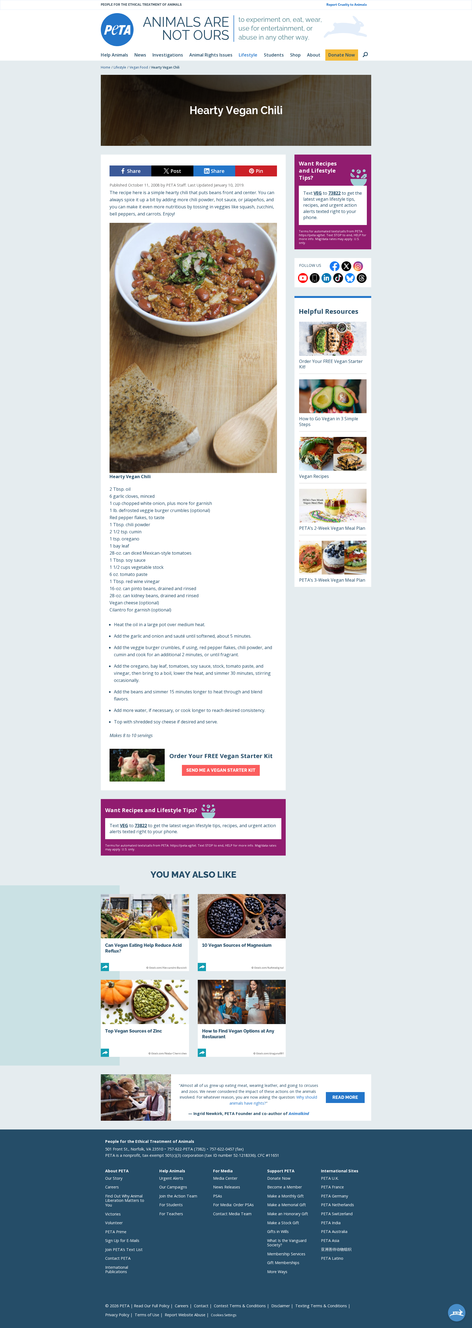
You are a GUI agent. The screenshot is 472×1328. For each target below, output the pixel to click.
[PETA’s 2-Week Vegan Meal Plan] (333, 512)
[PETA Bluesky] (350, 278)
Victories (113, 1214)
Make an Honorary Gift (287, 1213)
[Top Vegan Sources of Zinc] (145, 1018)
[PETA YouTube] (303, 278)
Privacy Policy (117, 1314)
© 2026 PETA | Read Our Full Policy (137, 1305)
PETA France (332, 1187)
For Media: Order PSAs (233, 1204)
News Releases (226, 1187)
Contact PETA (118, 1258)
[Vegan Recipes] (333, 460)
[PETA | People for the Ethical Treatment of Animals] (117, 29)
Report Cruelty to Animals (346, 5)
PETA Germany (334, 1196)
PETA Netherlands (337, 1204)
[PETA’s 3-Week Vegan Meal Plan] (333, 564)
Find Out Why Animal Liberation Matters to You (124, 1200)
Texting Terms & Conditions (321, 1305)
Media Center (225, 1178)
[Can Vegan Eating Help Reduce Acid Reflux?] (145, 932)
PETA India (331, 1222)
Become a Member (284, 1187)
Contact (201, 1305)
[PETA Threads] (362, 278)
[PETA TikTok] (338, 278)
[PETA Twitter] (346, 266)
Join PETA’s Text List (124, 1249)
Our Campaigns (173, 1187)
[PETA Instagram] (358, 266)
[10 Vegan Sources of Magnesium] (242, 932)
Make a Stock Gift (283, 1222)
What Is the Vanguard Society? (286, 1243)
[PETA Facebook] (335, 266)
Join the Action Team (178, 1196)
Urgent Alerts (171, 1178)
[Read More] (236, 1097)
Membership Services (286, 1253)
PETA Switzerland (337, 1213)
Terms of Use (147, 1314)
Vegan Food (138, 67)
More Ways (277, 1271)
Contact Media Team (232, 1213)
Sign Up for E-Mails (122, 1240)
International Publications (116, 1269)
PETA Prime (115, 1231)
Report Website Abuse (185, 1314)
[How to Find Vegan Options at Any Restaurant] (242, 1018)
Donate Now (278, 1178)
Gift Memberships (283, 1262)
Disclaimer (280, 1305)
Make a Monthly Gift (285, 1196)
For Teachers (171, 1213)
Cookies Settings (223, 1315)
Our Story (113, 1178)
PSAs (217, 1196)
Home (105, 67)
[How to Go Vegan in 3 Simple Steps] (333, 405)
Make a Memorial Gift (286, 1204)
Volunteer (114, 1222)
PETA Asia (330, 1240)
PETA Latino (332, 1258)
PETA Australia (334, 1231)
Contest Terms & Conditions (240, 1305)
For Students (171, 1204)
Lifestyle (120, 67)
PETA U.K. (330, 1178)
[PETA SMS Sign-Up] (315, 278)
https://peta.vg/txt (183, 845)
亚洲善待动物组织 (336, 1249)
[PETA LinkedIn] (326, 278)
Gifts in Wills (278, 1231)
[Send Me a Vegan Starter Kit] (193, 765)
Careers (112, 1187)
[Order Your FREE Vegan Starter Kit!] (333, 348)
